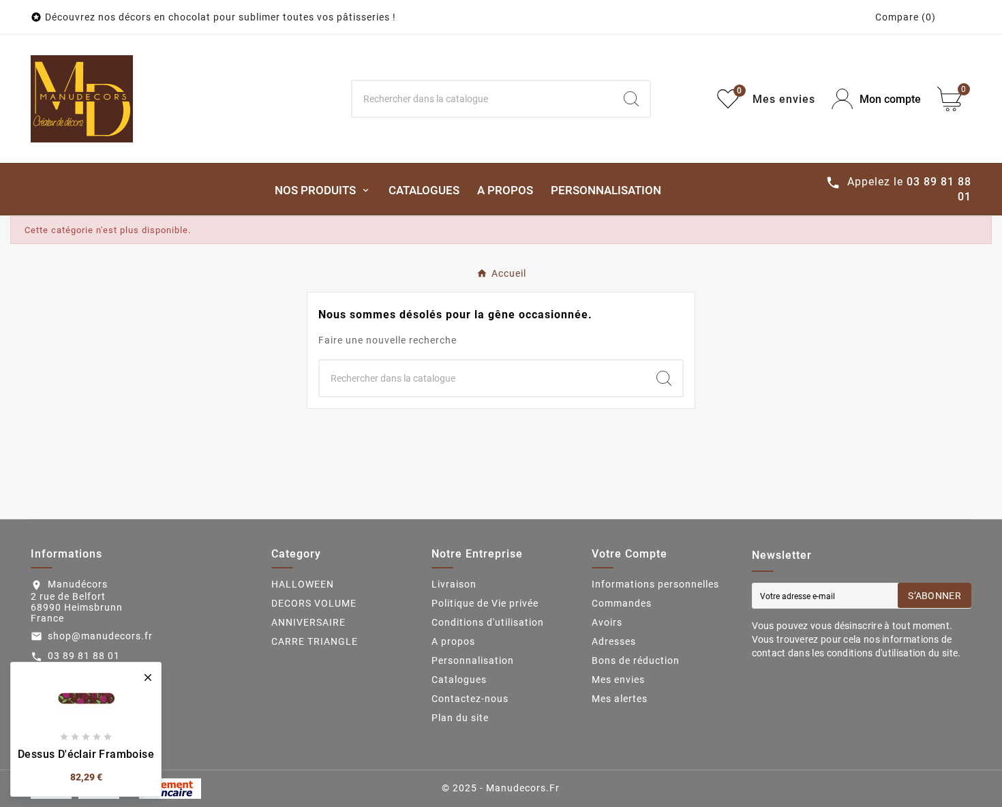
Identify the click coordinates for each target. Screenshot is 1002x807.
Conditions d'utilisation (487, 622)
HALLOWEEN (302, 584)
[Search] (631, 98)
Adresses (614, 641)
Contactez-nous (469, 698)
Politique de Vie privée (484, 603)
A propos (453, 641)
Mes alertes (620, 698)
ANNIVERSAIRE (308, 622)
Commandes (622, 603)
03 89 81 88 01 (84, 655)
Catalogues (459, 679)
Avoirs (607, 622)
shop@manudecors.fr (100, 635)
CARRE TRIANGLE (314, 641)
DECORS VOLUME (313, 603)
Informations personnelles (655, 584)
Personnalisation (472, 660)
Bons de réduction (636, 660)
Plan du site (460, 717)
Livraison (453, 584)
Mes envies (618, 679)
